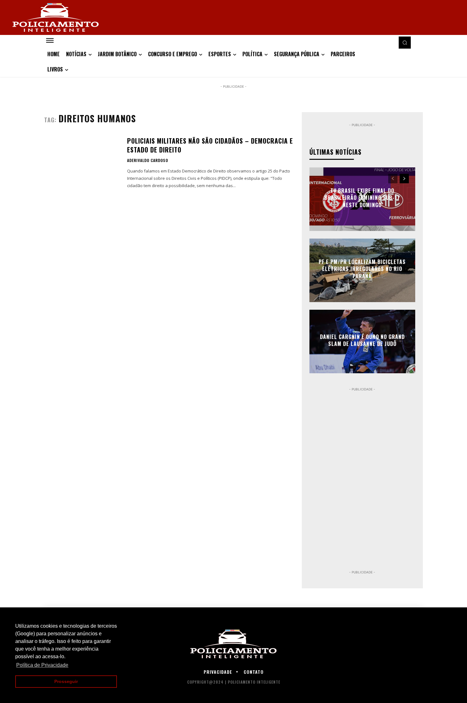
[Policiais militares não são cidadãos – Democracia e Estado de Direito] (81, 163)
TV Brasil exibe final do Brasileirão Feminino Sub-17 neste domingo (362, 198)
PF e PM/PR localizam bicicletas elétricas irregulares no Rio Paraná (362, 269)
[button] (405, 43)
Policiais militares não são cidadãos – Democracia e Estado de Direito (210, 145)
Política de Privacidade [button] (42, 665)
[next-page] (404, 178)
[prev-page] (392, 178)
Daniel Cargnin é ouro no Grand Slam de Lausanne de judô (362, 340)
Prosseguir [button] (66, 681)
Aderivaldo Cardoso (147, 160)
